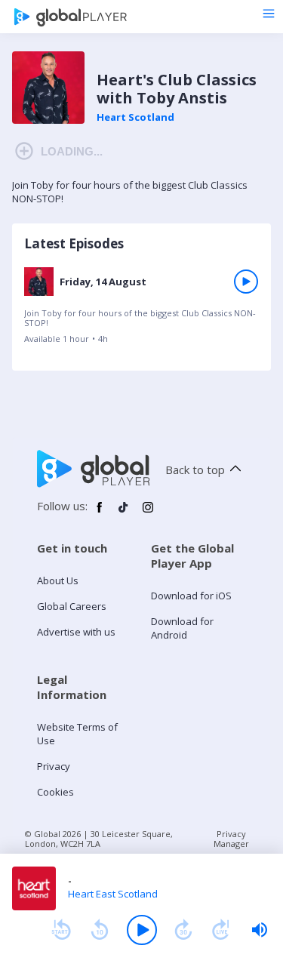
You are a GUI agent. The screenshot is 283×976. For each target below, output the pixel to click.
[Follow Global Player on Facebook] (99, 513)
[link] (141, 310)
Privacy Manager (231, 838)
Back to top (195, 469)
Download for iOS (191, 595)
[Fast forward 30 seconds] (183, 930)
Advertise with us (76, 632)
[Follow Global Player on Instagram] (147, 513)
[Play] (142, 930)
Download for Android (182, 628)
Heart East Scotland (113, 894)
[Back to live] (221, 930)
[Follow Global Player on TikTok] (123, 513)
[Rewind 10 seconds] (100, 930)
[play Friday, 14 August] (246, 281)
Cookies (55, 792)
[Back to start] (61, 930)
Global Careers (71, 606)
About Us (57, 580)
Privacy (53, 766)
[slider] (260, 930)
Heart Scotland (135, 117)
